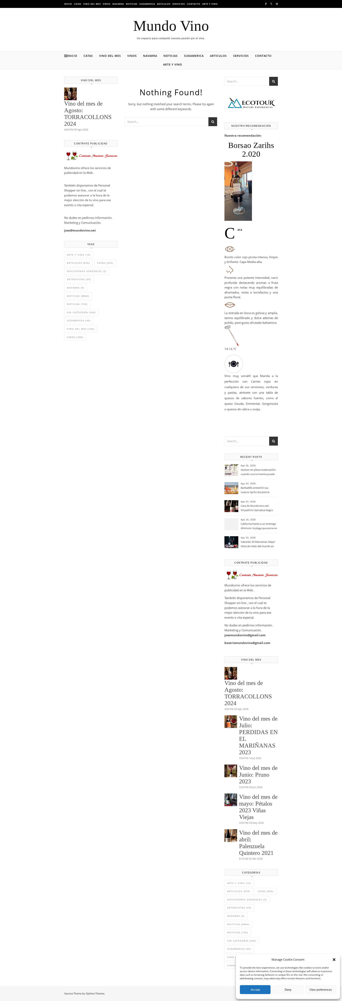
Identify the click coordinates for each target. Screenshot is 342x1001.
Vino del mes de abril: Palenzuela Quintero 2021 (258, 842)
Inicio (68, 3)
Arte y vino (210, 3)
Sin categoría (81, 312)
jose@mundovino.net (80, 230)
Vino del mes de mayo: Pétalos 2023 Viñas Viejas (258, 806)
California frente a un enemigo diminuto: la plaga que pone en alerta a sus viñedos (259, 526)
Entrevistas (79, 279)
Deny (288, 989)
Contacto (193, 3)
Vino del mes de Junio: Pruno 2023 (258, 775)
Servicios (178, 3)
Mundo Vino (171, 25)
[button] (334, 960)
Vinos (106, 3)
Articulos (163, 3)
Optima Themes (95, 993)
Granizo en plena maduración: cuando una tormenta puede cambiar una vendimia (258, 472)
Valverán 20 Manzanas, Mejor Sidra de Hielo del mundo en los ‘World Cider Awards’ (258, 544)
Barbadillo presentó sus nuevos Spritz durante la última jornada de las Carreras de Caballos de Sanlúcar (258, 490)
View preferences (320, 989)
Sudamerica (147, 3)
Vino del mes (92, 3)
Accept (255, 989)
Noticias (131, 3)
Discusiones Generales (86, 271)
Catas (77, 3)
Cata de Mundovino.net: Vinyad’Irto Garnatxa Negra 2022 (257, 508)
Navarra (118, 3)
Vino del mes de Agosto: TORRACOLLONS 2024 (88, 113)
